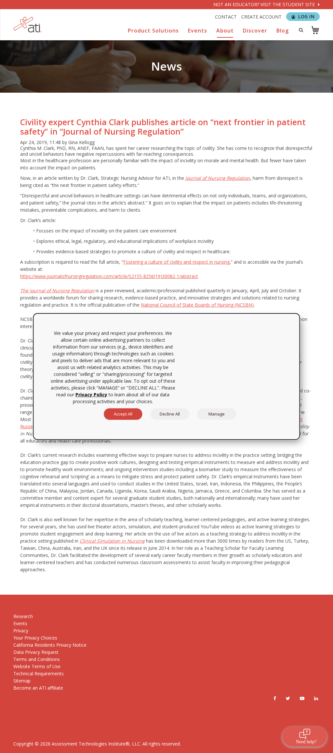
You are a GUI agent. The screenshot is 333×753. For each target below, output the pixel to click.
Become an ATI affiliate (38, 688)
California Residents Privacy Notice (50, 645)
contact (226, 17)
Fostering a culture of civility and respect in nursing (176, 262)
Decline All (170, 414)
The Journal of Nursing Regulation (57, 290)
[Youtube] (302, 698)
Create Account (261, 17)
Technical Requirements (38, 673)
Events (20, 623)
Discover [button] (255, 30)
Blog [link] (282, 30)
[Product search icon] (300, 30)
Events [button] (197, 30)
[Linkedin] (316, 698)
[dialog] (166, 376)
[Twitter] (288, 698)
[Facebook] (274, 698)
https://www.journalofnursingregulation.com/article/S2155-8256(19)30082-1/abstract (109, 276)
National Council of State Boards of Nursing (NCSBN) (197, 305)
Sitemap (22, 681)
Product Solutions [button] (153, 30)
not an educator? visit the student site (264, 4)
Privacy (20, 631)
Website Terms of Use (36, 666)
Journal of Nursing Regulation (217, 178)
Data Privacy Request (36, 652)
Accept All (123, 414)
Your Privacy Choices (35, 638)
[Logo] (27, 25)
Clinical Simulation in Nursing (112, 541)
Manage (216, 414)
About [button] (225, 30)
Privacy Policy (91, 394)
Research (23, 616)
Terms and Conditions (36, 659)
